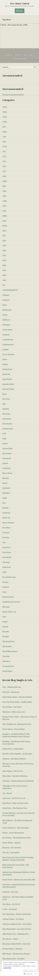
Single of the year (9, 612)
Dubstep (5, 409)
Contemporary (8, 344)
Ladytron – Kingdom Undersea (14, 758)
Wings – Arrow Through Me (13, 832)
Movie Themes (8, 522)
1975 (4, 166)
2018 (4, 240)
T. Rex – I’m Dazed (9, 909)
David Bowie (7, 379)
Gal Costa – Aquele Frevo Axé (13, 798)
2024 (4, 270)
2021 (4, 255)
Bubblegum (7, 310)
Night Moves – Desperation (12, 749)
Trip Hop (6, 656)
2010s (4, 226)
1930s (4, 112)
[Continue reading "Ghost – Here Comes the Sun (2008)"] (19, 43)
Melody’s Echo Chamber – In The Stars (17, 754)
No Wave (5, 532)
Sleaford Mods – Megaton (12, 949)
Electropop (6, 419)
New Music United (19, 3)
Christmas (6, 324)
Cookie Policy (7, 968)
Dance (4, 359)
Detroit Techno (8, 389)
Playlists (5, 537)
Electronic (6, 414)
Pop (4, 542)
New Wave (6, 527)
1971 (4, 151)
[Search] (35, 67)
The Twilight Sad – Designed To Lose (16, 724)
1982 (4, 186)
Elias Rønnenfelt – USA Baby (13, 958)
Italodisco (6, 493)
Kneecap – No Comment (11, 847)
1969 (4, 136)
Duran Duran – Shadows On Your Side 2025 (18, 879)
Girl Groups (7, 453)
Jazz (4, 503)
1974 (4, 161)
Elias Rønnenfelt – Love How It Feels (16, 929)
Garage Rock (7, 448)
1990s (4, 201)
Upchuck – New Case (10, 892)
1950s (4, 122)
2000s (4, 216)
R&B (4, 572)
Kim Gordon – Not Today (12, 707)
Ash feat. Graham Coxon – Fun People (17, 924)
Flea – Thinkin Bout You (11, 687)
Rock (4, 592)
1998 (4, 211)
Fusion (5, 443)
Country (5, 349)
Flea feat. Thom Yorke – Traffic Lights (17, 702)
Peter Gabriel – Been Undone (13, 729)
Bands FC (6, 300)
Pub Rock (6, 562)
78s (3, 285)
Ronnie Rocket (8, 597)
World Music (7, 671)
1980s (4, 181)
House (4, 483)
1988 (4, 191)
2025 (4, 275)
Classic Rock (7, 329)
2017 (4, 235)
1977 (4, 171)
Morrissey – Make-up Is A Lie (13, 712)
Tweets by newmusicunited (13, 94)
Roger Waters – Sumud (11, 842)
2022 (4, 260)
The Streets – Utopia (10, 939)
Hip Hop (5, 478)
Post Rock (6, 547)
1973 (4, 156)
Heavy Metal (7, 473)
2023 (4, 265)
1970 (4, 141)
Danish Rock (7, 369)
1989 (4, 196)
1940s (4, 117)
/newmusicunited (12, 75)
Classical (5, 334)
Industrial (6, 488)
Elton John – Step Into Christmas (15, 776)
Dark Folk (6, 374)
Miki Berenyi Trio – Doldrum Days (15, 934)
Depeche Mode (8, 384)
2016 (4, 230)
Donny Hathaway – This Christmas (15, 828)
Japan (4, 498)
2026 (4, 280)
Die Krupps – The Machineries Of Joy (16, 837)
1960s (4, 131)
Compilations (7, 339)
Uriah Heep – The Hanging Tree (14, 808)
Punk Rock (6, 567)
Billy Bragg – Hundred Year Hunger (16, 953)
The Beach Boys (8, 641)
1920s (4, 107)
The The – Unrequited (10, 852)
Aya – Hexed (7, 793)
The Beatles (7, 646)
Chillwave (6, 320)
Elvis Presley (7, 423)
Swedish (5, 636)
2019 (4, 245)
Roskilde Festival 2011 (11, 602)
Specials (5, 631)
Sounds (5, 626)
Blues (4, 305)
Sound (4, 621)
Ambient (5, 295)
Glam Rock (6, 458)
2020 (4, 250)
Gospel (5, 463)
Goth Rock (6, 468)
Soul (4, 616)
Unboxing (6, 661)
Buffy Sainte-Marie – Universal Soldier (17, 697)
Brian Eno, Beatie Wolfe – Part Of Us (16, 944)
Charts (5, 315)
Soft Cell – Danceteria (10, 692)
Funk (4, 438)
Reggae (5, 582)
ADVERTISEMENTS (10, 290)
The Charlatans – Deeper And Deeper (16, 914)
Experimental (7, 428)
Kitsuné (5, 508)
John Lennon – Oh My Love (12, 771)
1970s (4, 146)
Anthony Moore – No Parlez (13, 919)
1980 (4, 176)
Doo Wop (6, 399)
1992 (4, 206)
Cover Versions (8, 354)
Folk (4, 433)
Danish (5, 364)
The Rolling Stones (9, 651)
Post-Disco (6, 552)
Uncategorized (8, 666)
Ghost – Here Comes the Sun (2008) (19, 56)
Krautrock (6, 513)
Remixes (5, 587)
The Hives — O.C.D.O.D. (11, 904)
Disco (4, 394)
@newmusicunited (12, 89)
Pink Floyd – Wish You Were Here (15, 803)
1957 (4, 127)
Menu (20, 11)
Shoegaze (6, 607)
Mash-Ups (6, 517)
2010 (4, 221)
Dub (4, 404)
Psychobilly (6, 557)
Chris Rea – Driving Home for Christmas (18, 781)
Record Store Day (9, 577)
